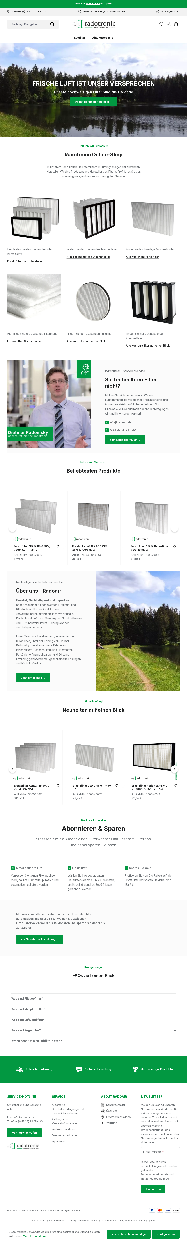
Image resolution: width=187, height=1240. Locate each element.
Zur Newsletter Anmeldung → (40, 939)
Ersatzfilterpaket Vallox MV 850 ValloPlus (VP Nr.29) (147, 548)
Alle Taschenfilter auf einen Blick (88, 257)
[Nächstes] (174, 528)
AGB (154, 1125)
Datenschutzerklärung (65, 1135)
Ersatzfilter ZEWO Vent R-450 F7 (33, 787)
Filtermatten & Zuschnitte (24, 341)
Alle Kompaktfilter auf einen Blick (148, 345)
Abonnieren (153, 1189)
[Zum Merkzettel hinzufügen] (56, 547)
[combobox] (26, 24)
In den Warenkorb (34, 538)
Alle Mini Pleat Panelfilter (142, 257)
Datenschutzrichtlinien (155, 1129)
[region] (93, 528)
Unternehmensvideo (118, 1116)
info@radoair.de (23, 1117)
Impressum (58, 1141)
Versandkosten (85, 1220)
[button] (93, 998)
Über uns (111, 1110)
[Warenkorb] (176, 24)
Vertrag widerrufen (24, 1132)
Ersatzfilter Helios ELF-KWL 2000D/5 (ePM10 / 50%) (90, 787)
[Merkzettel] (161, 24)
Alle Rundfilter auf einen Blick (86, 341)
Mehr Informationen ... (37, 1236)
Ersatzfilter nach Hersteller (25, 261)
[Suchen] (52, 24)
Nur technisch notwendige (128, 1234)
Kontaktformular (115, 1104)
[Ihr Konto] (168, 24)
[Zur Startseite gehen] (93, 24)
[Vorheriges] (12, 528)
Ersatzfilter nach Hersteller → (93, 101)
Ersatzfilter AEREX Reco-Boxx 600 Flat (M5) (90, 548)
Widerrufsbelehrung (64, 1129)
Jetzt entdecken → (33, 677)
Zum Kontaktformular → (125, 439)
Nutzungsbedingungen (156, 1178)
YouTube (111, 1122)
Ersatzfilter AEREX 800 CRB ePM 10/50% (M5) (30, 548)
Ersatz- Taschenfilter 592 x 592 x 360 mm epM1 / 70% (149, 787)
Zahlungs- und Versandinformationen (65, 1121)
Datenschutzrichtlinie (154, 1174)
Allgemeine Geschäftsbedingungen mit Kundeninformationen (68, 1109)
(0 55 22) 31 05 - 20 (30, 1121)
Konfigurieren (166, 1234)
